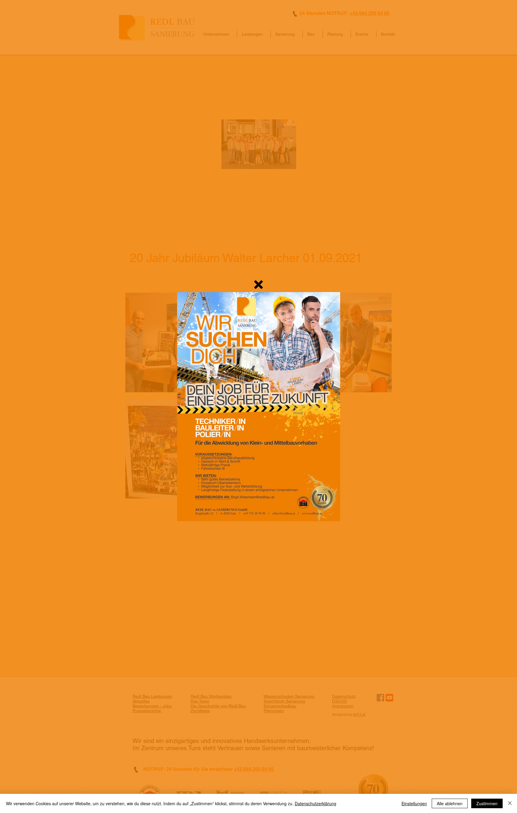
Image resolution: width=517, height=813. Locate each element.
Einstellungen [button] (414, 803)
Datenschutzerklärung (315, 803)
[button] (258, 284)
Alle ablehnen (450, 803)
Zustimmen (487, 803)
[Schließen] (509, 803)
